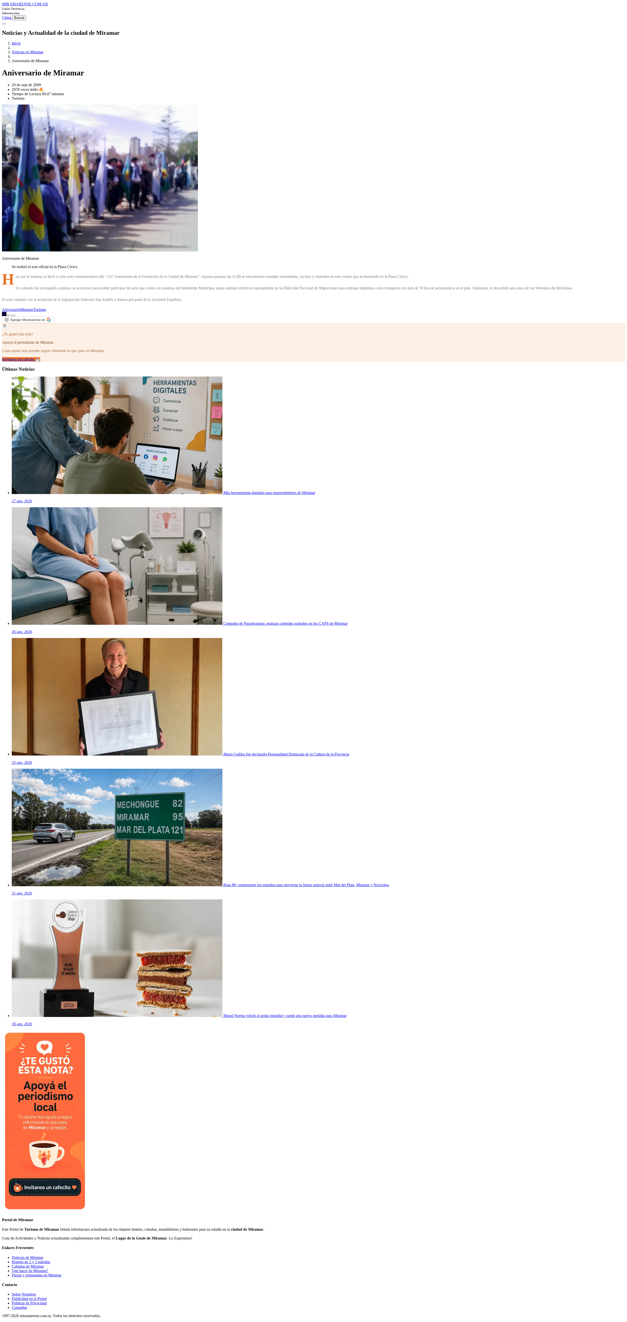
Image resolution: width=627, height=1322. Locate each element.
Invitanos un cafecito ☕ (21, 359)
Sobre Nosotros (24, 1294)
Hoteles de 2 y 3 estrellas (31, 1262)
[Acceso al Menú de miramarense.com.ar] (4, 23)
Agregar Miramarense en (27, 320)
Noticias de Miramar (27, 1257)
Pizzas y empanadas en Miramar (36, 1275)
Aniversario (11, 309)
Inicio (16, 43)
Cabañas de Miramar (28, 1266)
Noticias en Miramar (27, 52)
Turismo (39, 309)
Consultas (19, 1307)
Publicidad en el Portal (29, 1299)
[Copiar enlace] (8, 315)
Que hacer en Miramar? (30, 1271)
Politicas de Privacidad (29, 1303)
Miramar (26, 309)
